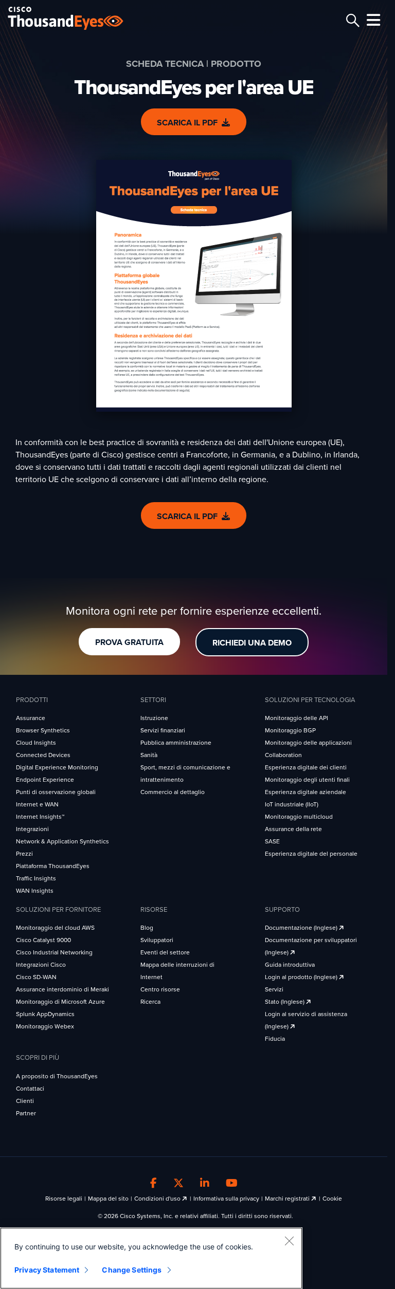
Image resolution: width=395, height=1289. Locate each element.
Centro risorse (160, 989)
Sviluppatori (156, 940)
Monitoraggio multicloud (299, 816)
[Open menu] (372, 20)
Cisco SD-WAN (36, 977)
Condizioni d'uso (158, 1198)
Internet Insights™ (40, 816)
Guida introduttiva (290, 964)
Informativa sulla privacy (226, 1198)
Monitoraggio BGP (290, 730)
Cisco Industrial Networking (54, 952)
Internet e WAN (37, 804)
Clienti (25, 1100)
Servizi (274, 989)
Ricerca (150, 1001)
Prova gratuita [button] (129, 642)
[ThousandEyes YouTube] (232, 1183)
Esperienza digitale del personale (311, 853)
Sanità (148, 755)
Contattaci (30, 1088)
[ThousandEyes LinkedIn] (204, 1183)
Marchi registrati (288, 1198)
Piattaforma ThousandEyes (52, 866)
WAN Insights (34, 890)
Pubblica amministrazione (175, 742)
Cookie (332, 1198)
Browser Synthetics (43, 730)
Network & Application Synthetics (62, 841)
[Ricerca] (351, 20)
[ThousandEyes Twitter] (178, 1183)
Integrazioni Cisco (41, 964)
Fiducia (275, 1038)
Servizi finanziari (162, 730)
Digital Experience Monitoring (57, 767)
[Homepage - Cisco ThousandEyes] (76, 18)
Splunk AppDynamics (45, 1014)
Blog (146, 927)
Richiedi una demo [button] (252, 643)
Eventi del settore (165, 952)
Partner (26, 1113)
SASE (272, 841)
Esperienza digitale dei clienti (306, 767)
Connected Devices (43, 755)
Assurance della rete (293, 829)
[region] (151, 1258)
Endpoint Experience (45, 779)
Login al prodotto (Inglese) (302, 977)
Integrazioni (32, 829)
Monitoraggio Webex (45, 1026)
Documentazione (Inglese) (302, 927)
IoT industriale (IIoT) (291, 804)
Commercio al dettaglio (172, 792)
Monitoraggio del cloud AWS (55, 927)
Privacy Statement (46, 1269)
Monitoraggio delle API (296, 718)
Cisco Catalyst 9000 (43, 940)
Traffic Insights (36, 878)
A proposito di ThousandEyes (57, 1076)
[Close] (289, 1241)
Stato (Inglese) (285, 1001)
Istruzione (154, 718)
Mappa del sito (108, 1198)
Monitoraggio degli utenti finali (307, 779)
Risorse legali (63, 1198)
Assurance (30, 718)
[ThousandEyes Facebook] (153, 1183)
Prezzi (24, 853)
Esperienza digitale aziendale (305, 792)
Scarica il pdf (187, 123)
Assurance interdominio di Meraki (62, 989)
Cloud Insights (36, 742)
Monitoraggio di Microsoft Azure (60, 1001)
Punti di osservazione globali (56, 792)
